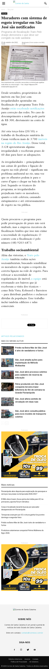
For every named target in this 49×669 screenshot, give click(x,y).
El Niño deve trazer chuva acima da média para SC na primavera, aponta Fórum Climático (22, 500)
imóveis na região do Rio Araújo (24, 141)
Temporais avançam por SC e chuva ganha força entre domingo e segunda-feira (22, 516)
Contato (35, 659)
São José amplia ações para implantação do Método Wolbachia (28, 363)
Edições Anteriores (15, 659)
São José (4, 13)
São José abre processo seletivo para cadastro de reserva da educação (31, 375)
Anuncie (27, 659)
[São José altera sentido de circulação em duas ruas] (7, 401)
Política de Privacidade (19, 662)
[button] (45, 3)
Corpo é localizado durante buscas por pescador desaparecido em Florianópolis (20, 508)
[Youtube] (34, 649)
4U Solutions (33, 662)
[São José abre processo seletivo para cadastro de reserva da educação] (7, 374)
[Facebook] (14, 649)
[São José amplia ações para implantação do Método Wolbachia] (7, 362)
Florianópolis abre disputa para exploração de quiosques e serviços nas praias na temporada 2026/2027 (24, 492)
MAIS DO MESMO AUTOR (12, 341)
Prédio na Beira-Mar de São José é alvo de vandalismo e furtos (23, 524)
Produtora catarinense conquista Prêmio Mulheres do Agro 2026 (22, 531)
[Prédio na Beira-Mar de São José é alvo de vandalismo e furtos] (7, 350)
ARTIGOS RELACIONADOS (12, 336)
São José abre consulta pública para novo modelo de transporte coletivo (30, 414)
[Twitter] (27, 649)
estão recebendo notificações (27, 108)
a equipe (36, 279)
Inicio (3, 9)
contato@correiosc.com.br (32, 633)
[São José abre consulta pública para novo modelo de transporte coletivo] (7, 414)
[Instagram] (21, 649)
